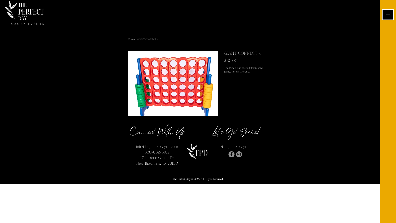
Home (131, 39)
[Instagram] (239, 154)
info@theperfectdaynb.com (157, 146)
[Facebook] (231, 154)
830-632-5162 (157, 152)
